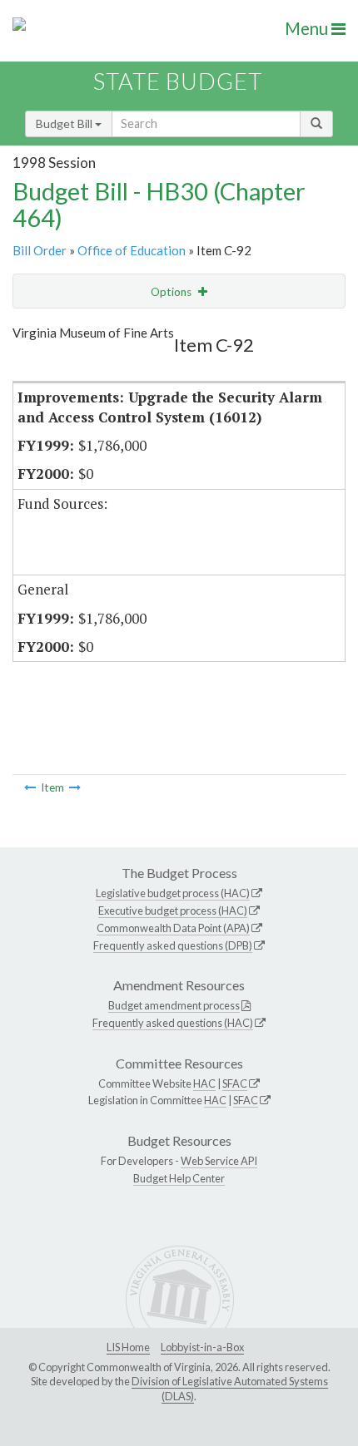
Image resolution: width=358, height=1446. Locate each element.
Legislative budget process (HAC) (173, 893)
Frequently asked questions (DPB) (172, 945)
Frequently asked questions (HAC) (172, 1022)
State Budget (177, 81)
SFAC (234, 1083)
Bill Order (39, 250)
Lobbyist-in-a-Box (202, 1347)
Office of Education (131, 250)
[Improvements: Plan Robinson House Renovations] (75, 787)
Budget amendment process (174, 1005)
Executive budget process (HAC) (172, 910)
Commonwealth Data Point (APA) (173, 928)
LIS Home (128, 1347)
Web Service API (219, 1160)
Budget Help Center (179, 1178)
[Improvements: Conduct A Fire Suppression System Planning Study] (30, 787)
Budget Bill (65, 123)
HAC (204, 1083)
